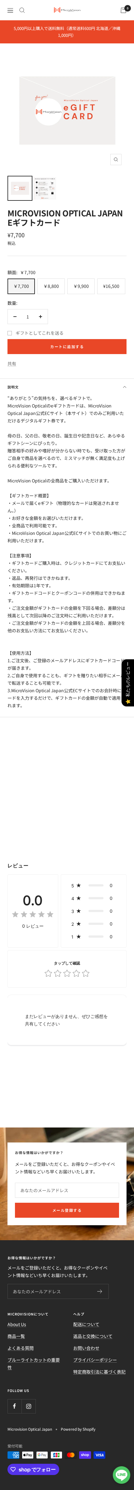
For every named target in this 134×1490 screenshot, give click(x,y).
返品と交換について (92, 1336)
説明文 (13, 386)
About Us (16, 1324)
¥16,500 (111, 286)
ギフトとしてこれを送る (40, 333)
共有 (11, 363)
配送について (86, 1324)
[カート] (123, 10)
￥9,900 (81, 286)
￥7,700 (21, 286)
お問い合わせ (86, 1348)
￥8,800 (51, 286)
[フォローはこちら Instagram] (29, 1406)
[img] (33, 915)
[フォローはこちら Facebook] (14, 1406)
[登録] (100, 1291)
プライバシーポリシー (95, 1360)
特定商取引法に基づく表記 (99, 1372)
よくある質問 (20, 1348)
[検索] (22, 10)
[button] (93, 885)
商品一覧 (16, 1336)
